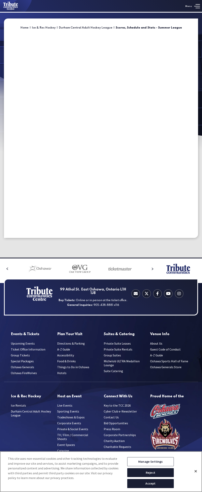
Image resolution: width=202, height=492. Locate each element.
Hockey (26, 396)
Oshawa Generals (22, 367)
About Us (156, 343)
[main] (101, 135)
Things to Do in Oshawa (73, 367)
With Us (118, 396)
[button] (7, 268)
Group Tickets (20, 355)
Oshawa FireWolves (24, 373)
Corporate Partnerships (120, 435)
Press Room (112, 429)
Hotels (61, 373)
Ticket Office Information (28, 349)
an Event (69, 396)
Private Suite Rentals (118, 349)
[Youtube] (168, 293)
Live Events (64, 405)
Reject (150, 472)
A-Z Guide (63, 349)
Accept (150, 483)
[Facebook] (157, 293)
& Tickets (25, 334)
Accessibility (65, 355)
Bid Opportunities (116, 423)
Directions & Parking (71, 343)
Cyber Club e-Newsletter (120, 411)
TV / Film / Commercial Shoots (72, 437)
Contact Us (111, 417)
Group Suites (112, 355)
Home (24, 27)
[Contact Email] (135, 293)
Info (159, 334)
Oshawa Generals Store (165, 367)
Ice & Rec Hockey (44, 27)
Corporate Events (69, 423)
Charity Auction (114, 441)
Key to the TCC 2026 (117, 405)
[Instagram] (179, 293)
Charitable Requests (117, 447)
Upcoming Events (23, 343)
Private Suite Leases (117, 343)
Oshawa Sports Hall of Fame (169, 361)
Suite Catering (113, 371)
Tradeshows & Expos (71, 417)
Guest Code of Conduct (165, 349)
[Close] (195, 471)
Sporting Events (68, 411)
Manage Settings (150, 461)
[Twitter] (146, 293)
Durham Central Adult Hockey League (85, 27)
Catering (119, 334)
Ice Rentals (18, 405)
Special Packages (22, 361)
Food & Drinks (66, 361)
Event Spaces (66, 445)
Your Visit (69, 334)
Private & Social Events (72, 429)
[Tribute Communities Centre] (16, 6)
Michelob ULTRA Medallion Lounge (122, 363)
